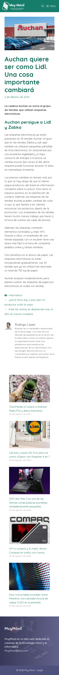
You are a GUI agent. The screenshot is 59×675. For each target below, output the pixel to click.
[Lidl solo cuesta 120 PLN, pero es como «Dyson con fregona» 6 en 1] (29, 446)
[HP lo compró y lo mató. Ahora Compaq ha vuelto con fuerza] (29, 542)
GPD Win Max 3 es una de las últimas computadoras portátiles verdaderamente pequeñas (28, 502)
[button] (42, 6)
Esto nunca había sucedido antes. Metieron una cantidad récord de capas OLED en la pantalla (28, 598)
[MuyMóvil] (13, 6)
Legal (40, 670)
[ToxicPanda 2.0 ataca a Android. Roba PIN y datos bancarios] (29, 400)
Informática (15, 295)
